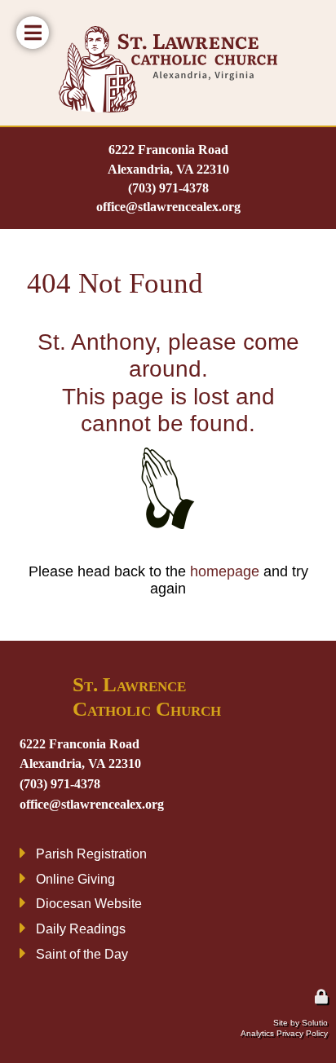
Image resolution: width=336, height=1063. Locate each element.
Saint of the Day (82, 953)
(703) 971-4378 (168, 188)
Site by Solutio (300, 1022)
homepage (224, 571)
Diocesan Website (89, 903)
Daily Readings (81, 928)
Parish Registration (91, 853)
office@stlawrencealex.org (168, 206)
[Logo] (168, 69)
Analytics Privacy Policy (284, 1033)
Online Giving (75, 878)
